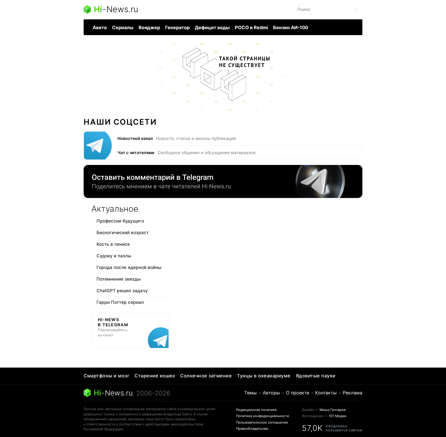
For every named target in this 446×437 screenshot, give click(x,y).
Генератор (177, 27)
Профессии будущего (120, 221)
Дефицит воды (212, 27)
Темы (250, 392)
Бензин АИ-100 (290, 27)
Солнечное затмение (206, 375)
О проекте (297, 392)
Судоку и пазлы (114, 255)
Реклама (352, 392)
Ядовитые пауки (316, 375)
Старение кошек (154, 375)
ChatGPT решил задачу (122, 290)
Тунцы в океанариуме (264, 375)
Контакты (326, 392)
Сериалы (122, 27)
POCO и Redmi (251, 27)
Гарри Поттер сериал (120, 302)
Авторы (271, 392)
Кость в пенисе (113, 244)
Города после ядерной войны (129, 267)
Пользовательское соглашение (262, 422)
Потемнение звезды (119, 279)
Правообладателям (252, 428)
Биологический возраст (123, 232)
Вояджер (149, 27)
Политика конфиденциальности (262, 416)
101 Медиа (337, 416)
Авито (100, 27)
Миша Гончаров (333, 410)
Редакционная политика (256, 410)
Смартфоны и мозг (106, 375)
